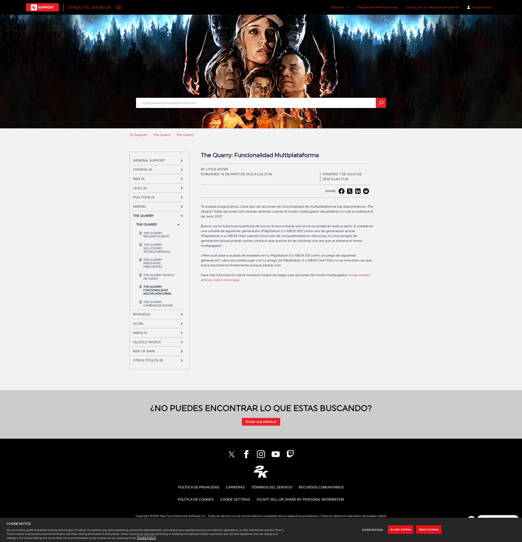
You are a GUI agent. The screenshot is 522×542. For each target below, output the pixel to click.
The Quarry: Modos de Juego (158, 276)
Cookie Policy (146, 537)
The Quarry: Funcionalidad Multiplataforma (157, 290)
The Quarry (161, 135)
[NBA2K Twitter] (232, 454)
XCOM (138, 324)
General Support (149, 160)
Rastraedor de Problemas (377, 7)
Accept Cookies (400, 529)
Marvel (139, 206)
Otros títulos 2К (148, 360)
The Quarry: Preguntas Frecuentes (152, 263)
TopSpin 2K (142, 170)
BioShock (141, 314)
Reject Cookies (428, 529)
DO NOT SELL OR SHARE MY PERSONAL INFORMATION (300, 499)
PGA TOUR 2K (144, 197)
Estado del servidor (89, 7)
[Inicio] (42, 7)
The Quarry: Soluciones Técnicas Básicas (156, 248)
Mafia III (140, 333)
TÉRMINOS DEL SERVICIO (271, 487)
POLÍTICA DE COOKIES (196, 499)
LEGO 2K (140, 188)
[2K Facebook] (246, 454)
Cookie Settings (235, 499)
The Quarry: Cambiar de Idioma (158, 303)
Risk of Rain (144, 351)
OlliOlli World (147, 342)
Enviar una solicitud (261, 422)
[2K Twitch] (290, 454)
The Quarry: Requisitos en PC (156, 234)
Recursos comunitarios (321, 487)
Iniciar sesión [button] (482, 7)
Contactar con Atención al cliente (432, 7)
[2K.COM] (261, 472)
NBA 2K (139, 179)
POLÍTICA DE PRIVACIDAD (198, 487)
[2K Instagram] (261, 454)
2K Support (138, 135)
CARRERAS (235, 487)
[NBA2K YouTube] (276, 454)
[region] (261, 530)
